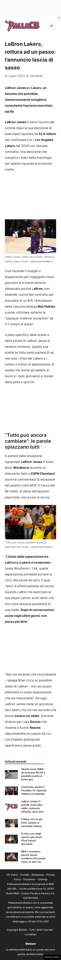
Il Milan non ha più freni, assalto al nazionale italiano (31, 823)
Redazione (38, 874)
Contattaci (30, 934)
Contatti (24, 874)
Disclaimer (29, 879)
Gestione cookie (52, 957)
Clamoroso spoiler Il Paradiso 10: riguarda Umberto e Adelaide (33, 790)
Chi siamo (12, 874)
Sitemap (42, 879)
